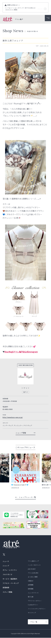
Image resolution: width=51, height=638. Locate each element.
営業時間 (6, 587)
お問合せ (30, 581)
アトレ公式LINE (33, 573)
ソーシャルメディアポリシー (36, 609)
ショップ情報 (21, 433)
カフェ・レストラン (10, 570)
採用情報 (30, 589)
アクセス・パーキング (11, 583)
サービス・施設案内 (10, 579)
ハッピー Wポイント (34, 565)
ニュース (6, 561)
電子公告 (30, 597)
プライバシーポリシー (34, 601)
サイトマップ (32, 613)
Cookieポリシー (33, 605)
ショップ (6, 565)
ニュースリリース (33, 593)
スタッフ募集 (7, 592)
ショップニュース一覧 (27, 497)
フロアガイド (7, 574)
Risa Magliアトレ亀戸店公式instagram (21, 351)
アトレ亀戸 (19, 19)
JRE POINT (32, 569)
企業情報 (30, 585)
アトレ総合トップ (33, 561)
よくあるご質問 (32, 577)
